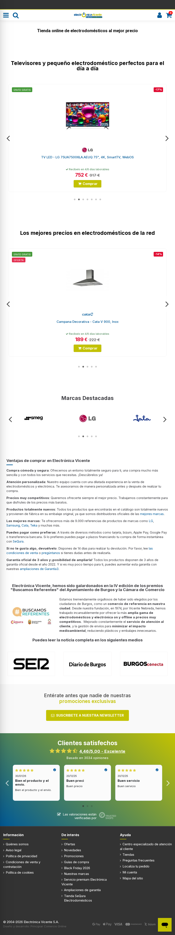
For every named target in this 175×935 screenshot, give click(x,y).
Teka (33, 525)
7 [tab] (100, 199)
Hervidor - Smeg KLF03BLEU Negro (87, 157)
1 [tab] (75, 199)
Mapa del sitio (132, 878)
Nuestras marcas (76, 874)
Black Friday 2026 (77, 868)
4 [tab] (87, 199)
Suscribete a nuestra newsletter (90, 715)
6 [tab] (96, 199)
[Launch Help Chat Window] (165, 925)
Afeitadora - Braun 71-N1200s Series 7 (87, 322)
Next (167, 138)
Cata (25, 525)
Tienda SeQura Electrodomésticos (78, 898)
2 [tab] (79, 199)
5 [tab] (92, 199)
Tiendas (128, 855)
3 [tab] (83, 199)
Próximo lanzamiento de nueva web (87, 4)
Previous (8, 138)
